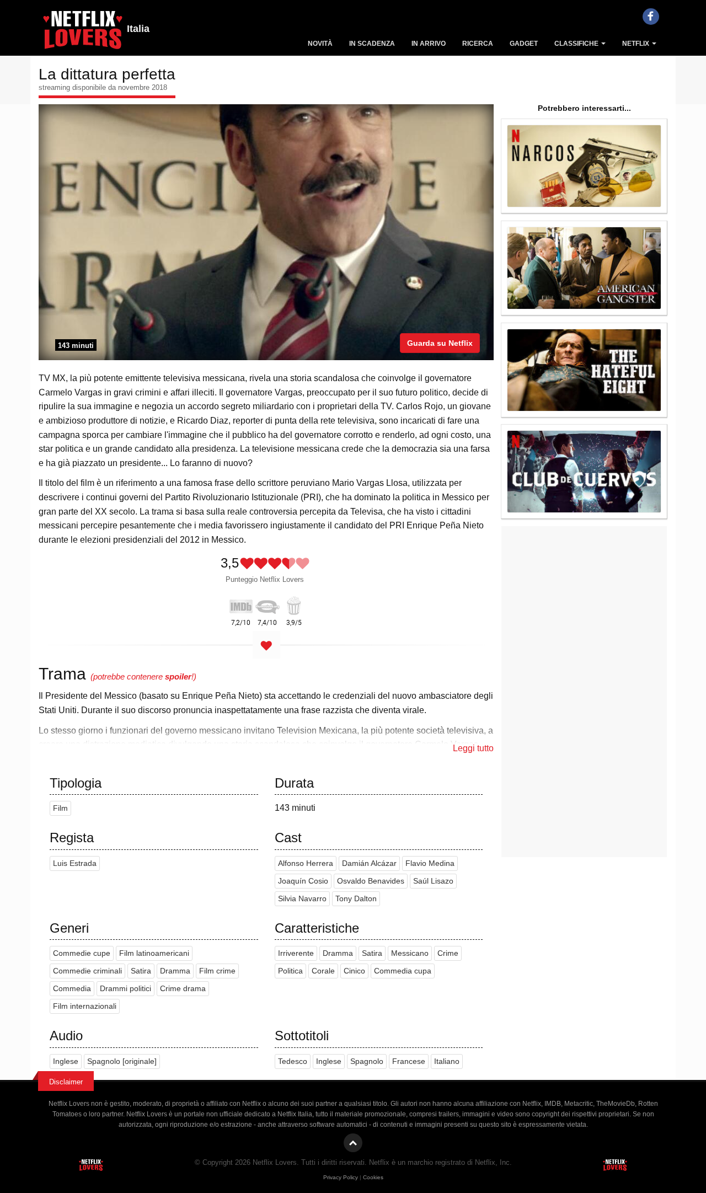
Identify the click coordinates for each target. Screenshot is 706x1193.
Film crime (217, 971)
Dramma (175, 971)
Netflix (636, 43)
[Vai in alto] (353, 1143)
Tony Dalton (356, 899)
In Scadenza (372, 43)
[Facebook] (651, 16)
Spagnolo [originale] (122, 1061)
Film (60, 808)
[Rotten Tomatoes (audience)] (294, 604)
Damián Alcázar (369, 863)
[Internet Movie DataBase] (241, 604)
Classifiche (577, 43)
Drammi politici (125, 989)
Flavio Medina (429, 863)
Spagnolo (366, 1061)
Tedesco (292, 1061)
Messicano (410, 953)
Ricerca (477, 43)
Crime (447, 953)
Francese (408, 1061)
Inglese (65, 1061)
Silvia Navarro (302, 899)
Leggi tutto (473, 748)
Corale (323, 971)
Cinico (354, 971)
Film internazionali (84, 1006)
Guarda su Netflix (440, 343)
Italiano (446, 1061)
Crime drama (183, 989)
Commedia (72, 989)
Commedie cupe (81, 953)
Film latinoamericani (154, 953)
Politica (290, 971)
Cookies (373, 1177)
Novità (320, 43)
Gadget (524, 43)
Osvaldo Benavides (370, 881)
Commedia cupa (402, 971)
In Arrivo (428, 43)
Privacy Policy (340, 1177)
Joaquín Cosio (303, 881)
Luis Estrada (75, 863)
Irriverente (296, 953)
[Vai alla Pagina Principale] (83, 33)
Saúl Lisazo (433, 881)
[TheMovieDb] (267, 604)
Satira (141, 971)
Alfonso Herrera (305, 863)
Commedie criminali (87, 971)
